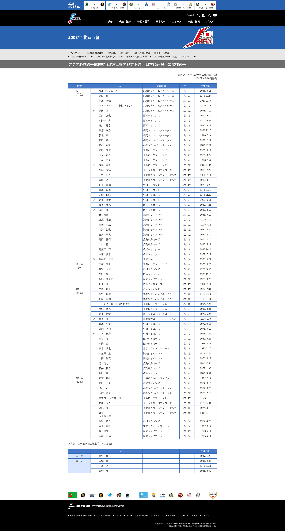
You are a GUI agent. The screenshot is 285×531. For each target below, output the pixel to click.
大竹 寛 (103, 244)
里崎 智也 (105, 264)
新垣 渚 (103, 135)
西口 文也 (105, 115)
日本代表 (160, 21)
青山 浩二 (105, 180)
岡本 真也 (105, 190)
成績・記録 (125, 21)
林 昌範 (103, 214)
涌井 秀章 (105, 125)
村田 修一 (105, 373)
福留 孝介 (105, 421)
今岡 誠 (103, 343)
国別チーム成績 (161, 53)
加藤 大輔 (105, 170)
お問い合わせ (142, 516)
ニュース (176, 21)
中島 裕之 (105, 289)
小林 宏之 (105, 160)
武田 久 (103, 96)
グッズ (209, 21)
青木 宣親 (105, 426)
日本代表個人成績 (141, 53)
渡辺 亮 (103, 210)
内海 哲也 (105, 229)
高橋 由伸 (105, 436)
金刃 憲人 (105, 234)
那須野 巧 (105, 249)
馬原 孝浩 (105, 130)
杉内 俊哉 (105, 145)
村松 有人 (105, 403)
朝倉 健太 (105, 200)
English (190, 15)
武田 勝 (103, 110)
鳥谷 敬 (103, 338)
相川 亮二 (105, 284)
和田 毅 (103, 140)
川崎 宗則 (105, 299)
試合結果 (125, 53)
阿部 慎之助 (106, 279)
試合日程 (112, 53)
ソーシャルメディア (189, 516)
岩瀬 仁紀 (105, 195)
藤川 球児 (105, 205)
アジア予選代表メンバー (81, 56)
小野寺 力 (105, 120)
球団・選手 (143, 21)
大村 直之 (105, 393)
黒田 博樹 (105, 239)
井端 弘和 (105, 328)
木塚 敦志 (105, 254)
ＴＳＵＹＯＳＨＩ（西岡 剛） (114, 304)
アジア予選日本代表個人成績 (133, 56)
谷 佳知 (103, 431)
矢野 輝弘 (105, 274)
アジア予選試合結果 (106, 56)
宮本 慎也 (105, 348)
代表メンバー (76, 53)
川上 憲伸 (105, 185)
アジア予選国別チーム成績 (164, 56)
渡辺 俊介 (105, 155)
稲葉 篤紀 (105, 378)
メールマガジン (170, 516)
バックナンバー (188, 56)
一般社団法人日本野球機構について (84, 516)
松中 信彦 (105, 294)
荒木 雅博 (105, 324)
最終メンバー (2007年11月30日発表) (197, 74)
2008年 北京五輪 (84, 37)
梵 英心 (103, 363)
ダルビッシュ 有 (108, 91)
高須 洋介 (105, 319)
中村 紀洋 (105, 333)
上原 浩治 (105, 219)
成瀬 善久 (105, 165)
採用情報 (106, 516)
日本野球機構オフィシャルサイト (82, 18)
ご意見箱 (155, 516)
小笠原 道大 (106, 353)
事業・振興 (194, 21)
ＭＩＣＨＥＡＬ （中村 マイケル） (117, 105)
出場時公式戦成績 (95, 53)
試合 (110, 21)
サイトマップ (207, 516)
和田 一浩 (105, 383)
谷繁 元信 (105, 269)
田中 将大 (105, 175)
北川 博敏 (105, 314)
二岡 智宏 (105, 358)
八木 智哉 (105, 100)
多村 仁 (103, 388)
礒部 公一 (105, 408)
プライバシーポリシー (123, 516)
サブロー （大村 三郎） (111, 398)
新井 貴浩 (105, 368)
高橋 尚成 (105, 224)
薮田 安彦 (105, 150)
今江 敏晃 (105, 309)
